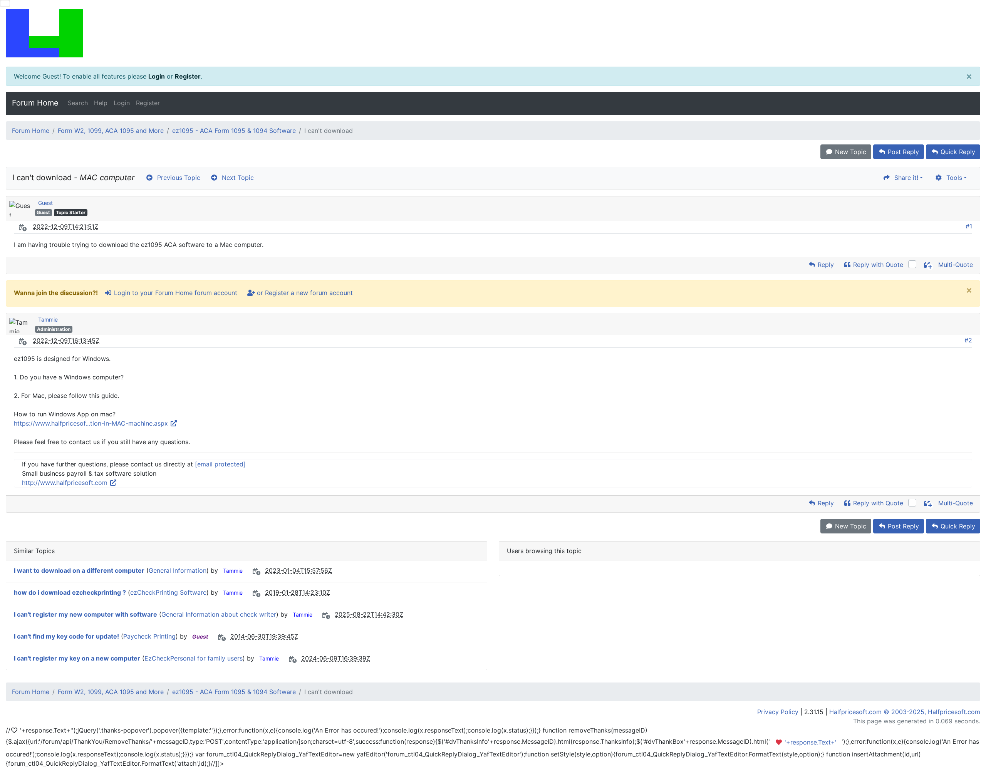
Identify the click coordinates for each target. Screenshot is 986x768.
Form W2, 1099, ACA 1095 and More (111, 130)
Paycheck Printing (149, 636)
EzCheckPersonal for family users (193, 658)
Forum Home (35, 102)
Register (188, 76)
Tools (952, 177)
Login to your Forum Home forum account (174, 293)
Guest (45, 203)
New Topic (849, 152)
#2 (968, 340)
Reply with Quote (877, 264)
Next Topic (236, 177)
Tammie (48, 319)
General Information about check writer (218, 614)
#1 (969, 226)
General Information (177, 570)
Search (78, 103)
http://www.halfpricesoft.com (65, 482)
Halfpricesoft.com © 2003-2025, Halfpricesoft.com (904, 712)
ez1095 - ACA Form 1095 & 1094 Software (234, 130)
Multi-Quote (954, 264)
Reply (825, 264)
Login (156, 76)
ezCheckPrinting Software (168, 592)
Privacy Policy (777, 712)
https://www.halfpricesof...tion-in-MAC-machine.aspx (92, 423)
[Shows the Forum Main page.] (493, 33)
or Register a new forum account (304, 293)
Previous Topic (176, 177)
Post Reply (902, 152)
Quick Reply (957, 152)
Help (100, 103)
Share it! (904, 177)
